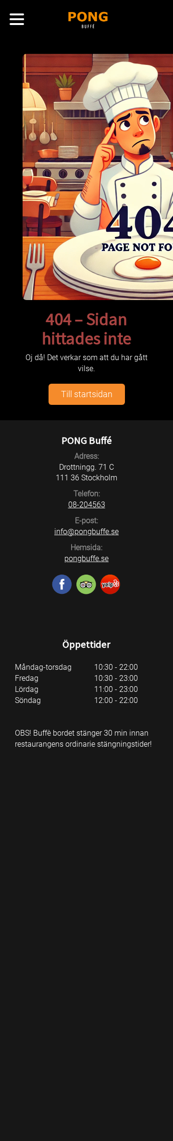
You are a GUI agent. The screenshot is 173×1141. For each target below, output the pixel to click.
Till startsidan (86, 394)
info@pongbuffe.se (86, 531)
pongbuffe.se (86, 558)
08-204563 (86, 504)
